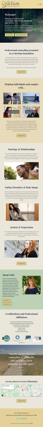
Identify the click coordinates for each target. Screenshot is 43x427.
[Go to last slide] (3, 338)
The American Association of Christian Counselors (21, 321)
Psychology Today (21, 329)
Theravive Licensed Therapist (21, 331)
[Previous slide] (5, 171)
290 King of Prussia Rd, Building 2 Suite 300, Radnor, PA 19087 (21, 415)
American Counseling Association (21, 326)
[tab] (19, 342)
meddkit (31, 423)
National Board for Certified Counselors (21, 325)
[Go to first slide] (37, 171)
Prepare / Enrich (21, 328)
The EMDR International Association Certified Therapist (21, 323)
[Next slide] (40, 338)
